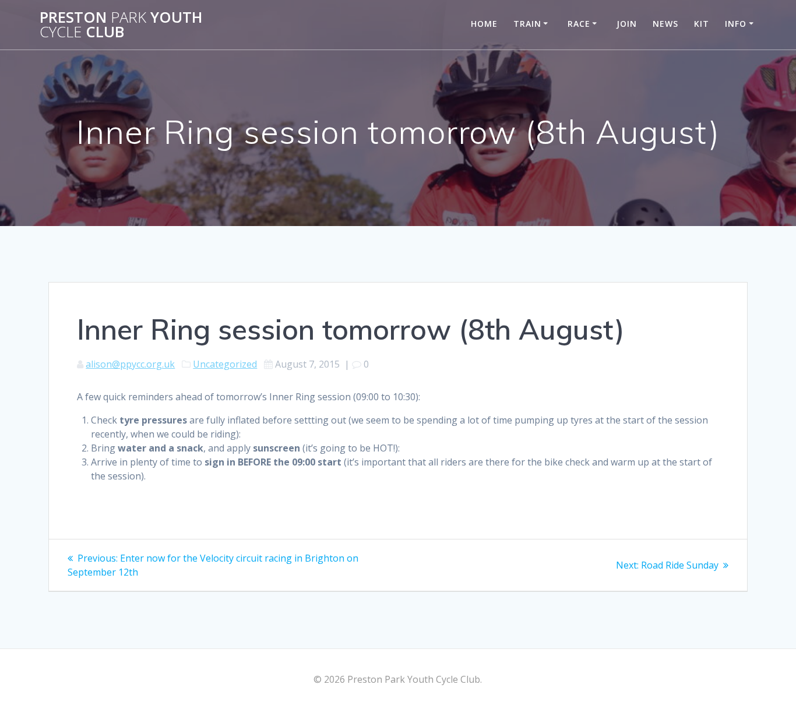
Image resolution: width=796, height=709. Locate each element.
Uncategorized (225, 364)
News (665, 23)
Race (579, 23)
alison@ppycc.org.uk (130, 364)
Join (627, 23)
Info (735, 23)
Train (527, 23)
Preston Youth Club (121, 25)
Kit (701, 23)
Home (484, 23)
